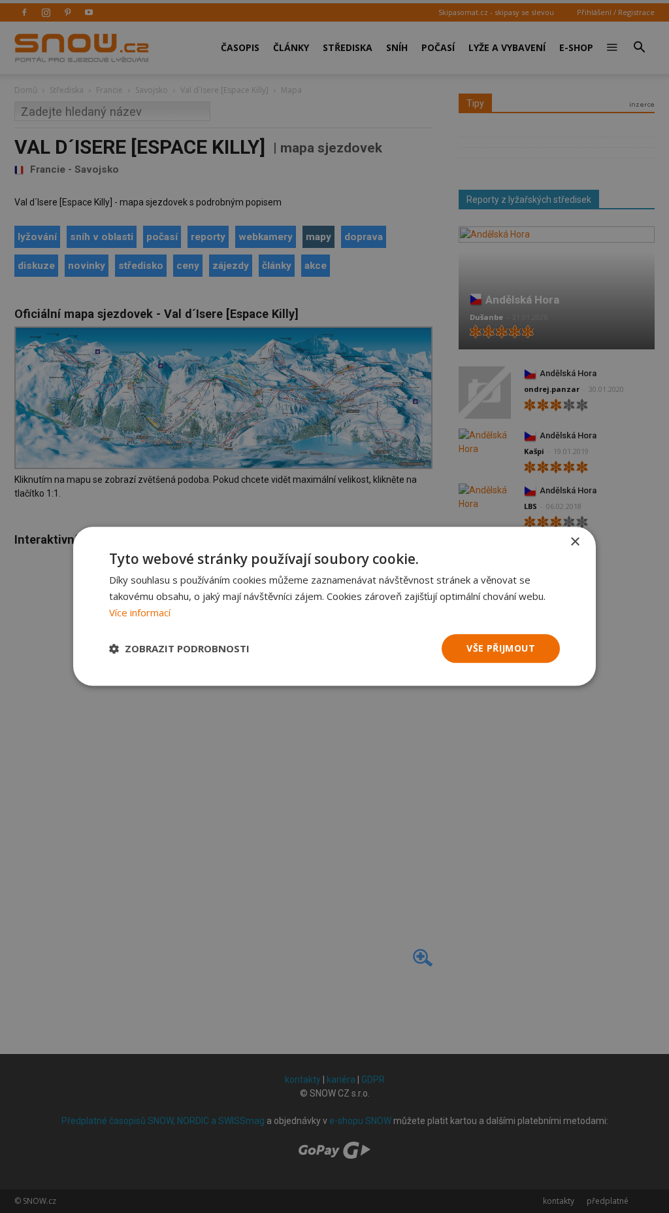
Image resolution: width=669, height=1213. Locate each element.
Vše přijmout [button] (500, 648)
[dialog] (334, 606)
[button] (179, 648)
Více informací (140, 612)
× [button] (574, 542)
